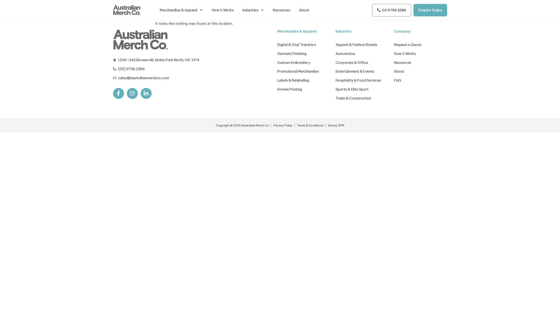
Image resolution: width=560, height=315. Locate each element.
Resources (281, 10)
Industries (250, 10)
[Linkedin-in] (146, 93)
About (304, 10)
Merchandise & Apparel (178, 10)
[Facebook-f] (118, 93)
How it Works (223, 10)
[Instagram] (132, 93)
